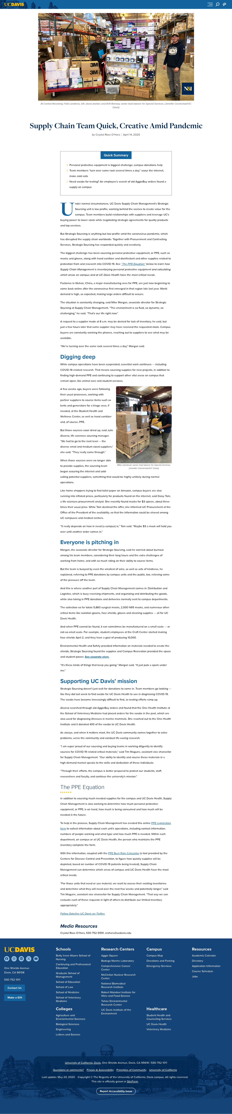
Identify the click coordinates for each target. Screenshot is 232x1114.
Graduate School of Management (68, 975)
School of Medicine (67, 992)
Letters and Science (68, 1034)
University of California (163, 1070)
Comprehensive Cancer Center (115, 967)
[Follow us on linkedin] (21, 958)
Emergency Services (159, 966)
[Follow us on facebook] (6, 958)
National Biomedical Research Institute (113, 985)
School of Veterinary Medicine (68, 999)
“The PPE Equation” (133, 264)
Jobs (195, 976)
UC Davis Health (157, 1024)
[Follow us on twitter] (28, 958)
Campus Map (155, 955)
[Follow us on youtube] (36, 958)
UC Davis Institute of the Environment (116, 1011)
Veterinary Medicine (159, 1029)
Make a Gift (15, 998)
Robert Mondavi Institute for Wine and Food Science (118, 994)
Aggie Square (109, 955)
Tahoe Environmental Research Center (114, 1002)
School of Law (64, 987)
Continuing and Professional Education (73, 966)
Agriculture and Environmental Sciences (70, 1017)
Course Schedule (202, 971)
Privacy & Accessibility (100, 1070)
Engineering (63, 1029)
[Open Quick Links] (224, 4)
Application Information (206, 966)
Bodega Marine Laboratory (117, 961)
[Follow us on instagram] (14, 958)
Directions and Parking (160, 961)
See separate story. (97, 657)
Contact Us (15, 988)
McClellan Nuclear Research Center (118, 976)
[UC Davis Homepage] (14, 4)
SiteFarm (132, 1081)
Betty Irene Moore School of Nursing (73, 957)
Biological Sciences (67, 1024)
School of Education (68, 982)
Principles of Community (131, 1070)
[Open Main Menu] (210, 4)
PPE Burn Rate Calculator (123, 853)
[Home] (19, 949)
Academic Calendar (204, 955)
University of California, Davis (83, 1063)
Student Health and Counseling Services (159, 1017)
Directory (197, 961)
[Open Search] (217, 4)
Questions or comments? (68, 1070)
